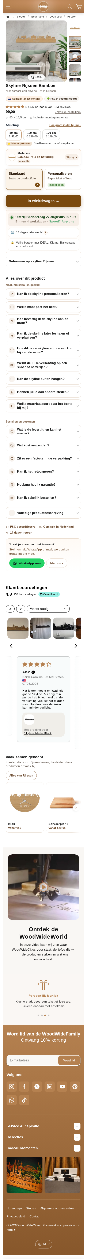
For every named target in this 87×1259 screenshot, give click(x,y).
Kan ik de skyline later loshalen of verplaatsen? (43, 335)
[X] (37, 1086)
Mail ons (56, 563)
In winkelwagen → (44, 201)
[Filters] (20, 609)
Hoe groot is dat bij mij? (65, 125)
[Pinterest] (75, 1086)
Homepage (14, 1208)
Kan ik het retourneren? (35, 471)
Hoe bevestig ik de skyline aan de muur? (42, 321)
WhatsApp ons (30, 563)
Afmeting (43, 125)
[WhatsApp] (12, 1100)
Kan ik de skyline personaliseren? (43, 293)
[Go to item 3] (63, 628)
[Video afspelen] (75, 56)
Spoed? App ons (61, 221)
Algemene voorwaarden (57, 1208)
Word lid (69, 1060)
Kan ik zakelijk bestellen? (36, 497)
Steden (31, 1208)
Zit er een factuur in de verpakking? (44, 458)
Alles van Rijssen (21, 775)
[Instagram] (12, 1086)
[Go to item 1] (18, 628)
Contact (35, 1216)
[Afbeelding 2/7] (75, 42)
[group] (36, 51)
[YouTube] (62, 1086)
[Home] (9, 17)
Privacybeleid (16, 1216)
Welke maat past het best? (37, 307)
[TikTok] (24, 1100)
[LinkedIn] (50, 1086)
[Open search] (10, 609)
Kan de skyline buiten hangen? (41, 379)
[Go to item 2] (40, 628)
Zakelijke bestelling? (68, 112)
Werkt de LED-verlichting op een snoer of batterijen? (42, 365)
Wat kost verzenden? (33, 445)
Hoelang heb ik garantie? (36, 484)
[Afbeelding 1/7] (75, 28)
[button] (15, 106)
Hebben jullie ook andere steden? (43, 392)
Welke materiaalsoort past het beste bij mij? (44, 405)
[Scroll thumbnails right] (76, 628)
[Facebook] (24, 1086)
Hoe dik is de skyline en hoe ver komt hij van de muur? (46, 350)
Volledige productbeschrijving (40, 513)
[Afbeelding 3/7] (75, 70)
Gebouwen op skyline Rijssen (31, 261)
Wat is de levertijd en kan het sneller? (39, 431)
